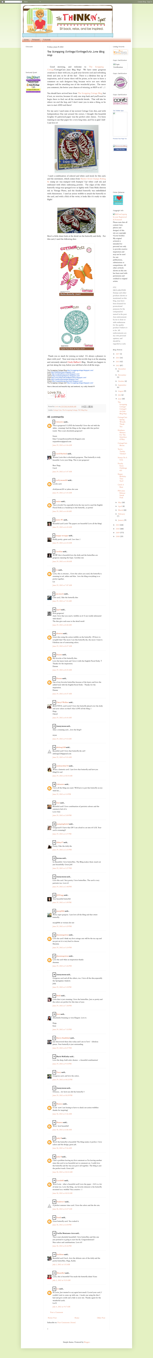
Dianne (59, 654)
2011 (118, 525)
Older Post (101, 1318)
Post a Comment (56, 1312)
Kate (58, 1014)
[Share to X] (87, 406)
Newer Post (52, 1318)
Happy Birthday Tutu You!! (122, 477)
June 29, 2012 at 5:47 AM (62, 471)
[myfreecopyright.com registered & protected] (120, 219)
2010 (118, 529)
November (122, 375)
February (121, 514)
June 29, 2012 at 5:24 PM (62, 947)
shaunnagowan (62, 935)
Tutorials (46, 40)
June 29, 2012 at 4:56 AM (62, 445)
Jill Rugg (60, 895)
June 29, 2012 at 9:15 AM (62, 757)
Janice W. (59, 520)
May (120, 502)
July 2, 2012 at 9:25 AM (61, 1280)
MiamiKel (61, 1273)
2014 (118, 358)
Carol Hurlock (61, 453)
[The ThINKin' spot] (120, 136)
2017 (118, 354)
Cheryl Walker (62, 702)
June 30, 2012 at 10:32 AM (62, 1193)
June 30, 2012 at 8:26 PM (62, 1246)
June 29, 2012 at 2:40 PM (62, 886)
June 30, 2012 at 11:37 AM (62, 1209)
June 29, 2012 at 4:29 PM (62, 926)
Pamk (58, 1217)
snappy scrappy (61, 535)
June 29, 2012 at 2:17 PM (62, 834)
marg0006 (60, 911)
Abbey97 (59, 842)
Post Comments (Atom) (66, 1322)
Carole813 (60, 1180)
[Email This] (83, 406)
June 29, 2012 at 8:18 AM (62, 625)
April (58, 609)
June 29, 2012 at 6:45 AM (62, 527)
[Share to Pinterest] (92, 406)
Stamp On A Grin (122, 458)
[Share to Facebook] (89, 406)
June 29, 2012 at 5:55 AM (62, 493)
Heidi (58, 995)
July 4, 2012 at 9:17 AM (61, 1306)
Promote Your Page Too (120, 138)
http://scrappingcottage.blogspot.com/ (80, 370)
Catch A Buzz (121, 485)
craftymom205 (61, 480)
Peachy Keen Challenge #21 (122, 467)
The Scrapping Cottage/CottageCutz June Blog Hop (122, 408)
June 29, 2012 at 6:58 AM (62, 561)
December (122, 369)
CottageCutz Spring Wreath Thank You (122, 422)
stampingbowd (62, 824)
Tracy (58, 1072)
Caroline (59, 551)
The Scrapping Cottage (69, 410)
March (120, 510)
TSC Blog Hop (82, 410)
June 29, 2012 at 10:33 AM (62, 776)
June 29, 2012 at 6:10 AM (62, 511)
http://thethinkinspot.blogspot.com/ (63, 372)
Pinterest (36, 40)
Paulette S (61, 1201)
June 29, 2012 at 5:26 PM (62, 966)
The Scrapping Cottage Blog (90, 93)
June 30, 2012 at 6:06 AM (62, 1129)
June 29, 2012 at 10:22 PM (62, 1079)
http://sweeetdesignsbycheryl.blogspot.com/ (67, 381)
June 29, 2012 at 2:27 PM (62, 868)
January (121, 520)
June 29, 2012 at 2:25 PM (62, 849)
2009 (118, 532)
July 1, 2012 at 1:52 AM (61, 1264)
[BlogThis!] (85, 406)
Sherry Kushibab (63, 1038)
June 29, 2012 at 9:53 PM (62, 1064)
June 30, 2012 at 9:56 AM (62, 1148)
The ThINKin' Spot (118, 110)
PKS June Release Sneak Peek (121, 494)
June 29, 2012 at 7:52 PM (62, 1029)
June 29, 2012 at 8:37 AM (62, 694)
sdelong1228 (61, 747)
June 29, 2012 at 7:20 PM (62, 1005)
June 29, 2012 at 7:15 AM (62, 601)
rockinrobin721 (62, 766)
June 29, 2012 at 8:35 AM (62, 670)
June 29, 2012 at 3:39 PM (62, 902)
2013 (118, 361)
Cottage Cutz (57, 410)
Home (26, 40)
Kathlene (60, 1254)
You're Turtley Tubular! (122, 451)
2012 (118, 365)
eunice (58, 501)
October (121, 381)
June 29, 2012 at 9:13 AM (62, 739)
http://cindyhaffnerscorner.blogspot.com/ (65, 374)
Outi (58, 803)
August (121, 391)
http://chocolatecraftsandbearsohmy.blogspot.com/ (68, 377)
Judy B (59, 1138)
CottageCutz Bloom (122, 444)
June (120, 399)
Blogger (87, 1342)
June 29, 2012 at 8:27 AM (62, 646)
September (122, 385)
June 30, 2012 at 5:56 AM (62, 1114)
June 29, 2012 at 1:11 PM (62, 794)
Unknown (59, 422)
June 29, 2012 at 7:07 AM (62, 585)
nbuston (59, 633)
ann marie (59, 594)
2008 (118, 536)
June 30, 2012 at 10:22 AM (62, 1172)
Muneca (59, 1104)
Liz (56, 570)
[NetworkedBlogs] (120, 149)
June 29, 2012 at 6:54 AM (62, 543)
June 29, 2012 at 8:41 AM (62, 717)
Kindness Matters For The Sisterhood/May (122, 435)
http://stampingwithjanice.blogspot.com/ (66, 376)
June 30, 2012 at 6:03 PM (62, 1225)
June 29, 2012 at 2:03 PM (62, 815)
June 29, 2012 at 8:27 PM (62, 1048)
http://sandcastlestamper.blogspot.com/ (65, 379)
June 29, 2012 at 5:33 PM (62, 987)
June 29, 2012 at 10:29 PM (62, 1095)
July (119, 395)
